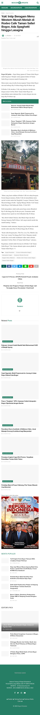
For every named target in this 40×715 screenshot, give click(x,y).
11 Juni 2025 (14, 638)
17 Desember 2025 (15, 590)
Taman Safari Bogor (8, 260)
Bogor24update (16, 8)
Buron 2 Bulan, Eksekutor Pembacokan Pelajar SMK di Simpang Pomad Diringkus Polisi (23, 596)
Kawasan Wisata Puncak (21, 255)
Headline (4, 8)
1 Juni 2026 (14, 572)
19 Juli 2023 (17, 35)
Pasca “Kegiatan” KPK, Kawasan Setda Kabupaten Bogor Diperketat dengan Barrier (23, 123)
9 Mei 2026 (13, 580)
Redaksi (9, 35)
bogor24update (9, 252)
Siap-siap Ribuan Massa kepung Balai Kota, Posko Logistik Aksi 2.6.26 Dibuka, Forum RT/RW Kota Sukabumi (24, 568)
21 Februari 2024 (15, 563)
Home (2, 13)
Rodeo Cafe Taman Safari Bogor (26, 257)
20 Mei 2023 (14, 600)
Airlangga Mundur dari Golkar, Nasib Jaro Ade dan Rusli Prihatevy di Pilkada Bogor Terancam (23, 643)
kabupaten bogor (7, 255)
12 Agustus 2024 (8, 629)
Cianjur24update (31, 8)
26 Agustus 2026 (16, 109)
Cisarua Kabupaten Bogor (23, 252)
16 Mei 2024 (14, 656)
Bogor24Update (22, 706)
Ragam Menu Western (8, 257)
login (6, 495)
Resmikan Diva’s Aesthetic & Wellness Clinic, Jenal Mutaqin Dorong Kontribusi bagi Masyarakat (24, 132)
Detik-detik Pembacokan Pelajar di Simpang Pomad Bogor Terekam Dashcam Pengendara (24, 586)
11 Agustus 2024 (15, 648)
